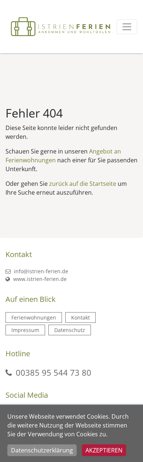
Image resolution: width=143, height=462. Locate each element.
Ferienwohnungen (33, 317)
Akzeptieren (103, 450)
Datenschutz (69, 329)
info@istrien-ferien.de (40, 271)
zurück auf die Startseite (82, 184)
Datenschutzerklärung (42, 450)
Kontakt (80, 317)
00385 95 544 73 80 (53, 372)
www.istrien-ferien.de (39, 278)
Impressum (25, 329)
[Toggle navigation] (127, 26)
